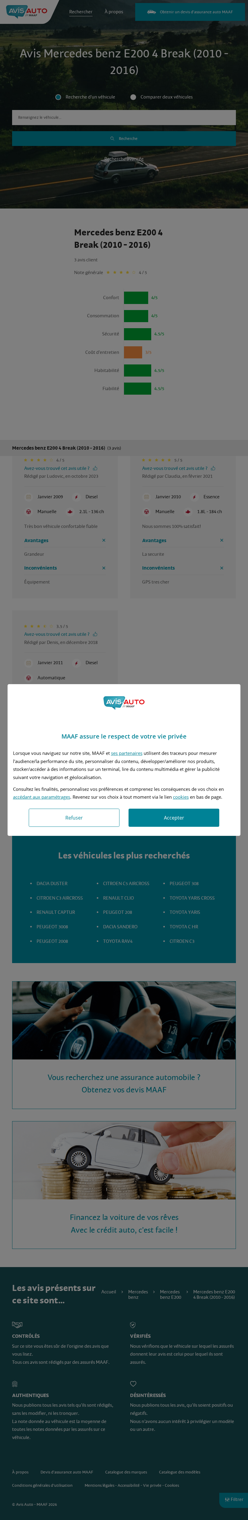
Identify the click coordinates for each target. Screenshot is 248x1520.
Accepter (174, 817)
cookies (181, 797)
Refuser (74, 817)
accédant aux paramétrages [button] (41, 797)
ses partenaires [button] (126, 753)
